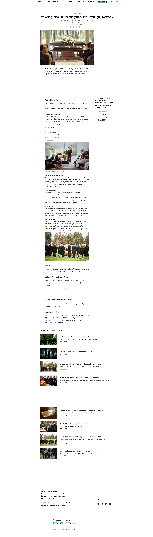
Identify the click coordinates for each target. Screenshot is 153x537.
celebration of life (50, 192)
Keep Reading (63, 341)
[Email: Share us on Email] (79, 27)
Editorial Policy (76, 515)
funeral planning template (69, 304)
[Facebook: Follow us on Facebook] (97, 504)
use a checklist (55, 304)
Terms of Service (95, 529)
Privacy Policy (87, 529)
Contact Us (90, 515)
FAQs (83, 13)
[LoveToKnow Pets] (71, 522)
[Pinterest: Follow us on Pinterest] (106, 504)
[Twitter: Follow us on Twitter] (102, 504)
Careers (84, 515)
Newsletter (68, 515)
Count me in (104, 114)
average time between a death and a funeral (71, 320)
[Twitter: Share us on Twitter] (73, 27)
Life (69, 13)
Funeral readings (51, 132)
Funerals (79, 13)
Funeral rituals (48, 280)
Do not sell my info (79, 529)
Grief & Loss (73, 13)
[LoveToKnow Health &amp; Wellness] (58, 522)
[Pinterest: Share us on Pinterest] (76, 27)
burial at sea (49, 269)
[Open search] (111, 1)
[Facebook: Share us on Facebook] (70, 27)
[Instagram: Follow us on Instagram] (110, 504)
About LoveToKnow (58, 515)
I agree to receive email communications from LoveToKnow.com (102, 119)
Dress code (50, 140)
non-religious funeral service (55, 177)
